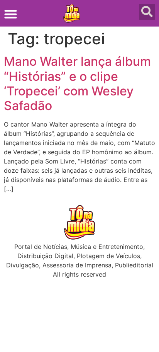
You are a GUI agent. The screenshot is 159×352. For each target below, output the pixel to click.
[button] (10, 14)
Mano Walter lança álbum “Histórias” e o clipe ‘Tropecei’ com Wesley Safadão (77, 83)
